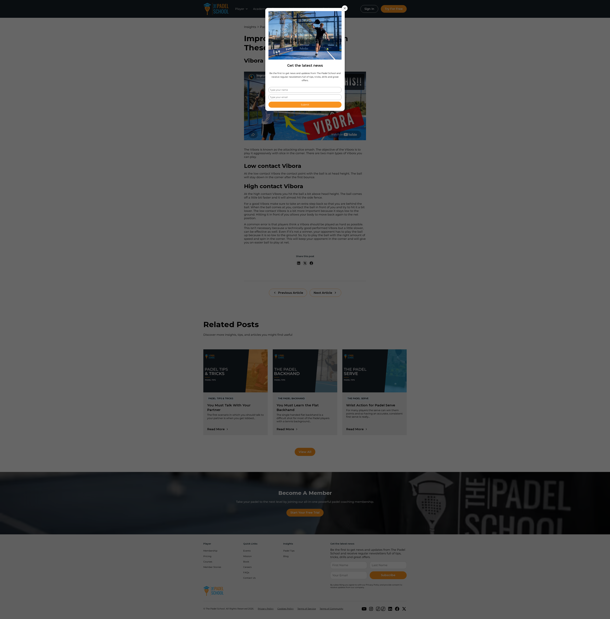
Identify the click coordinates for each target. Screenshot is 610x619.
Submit (305, 104)
